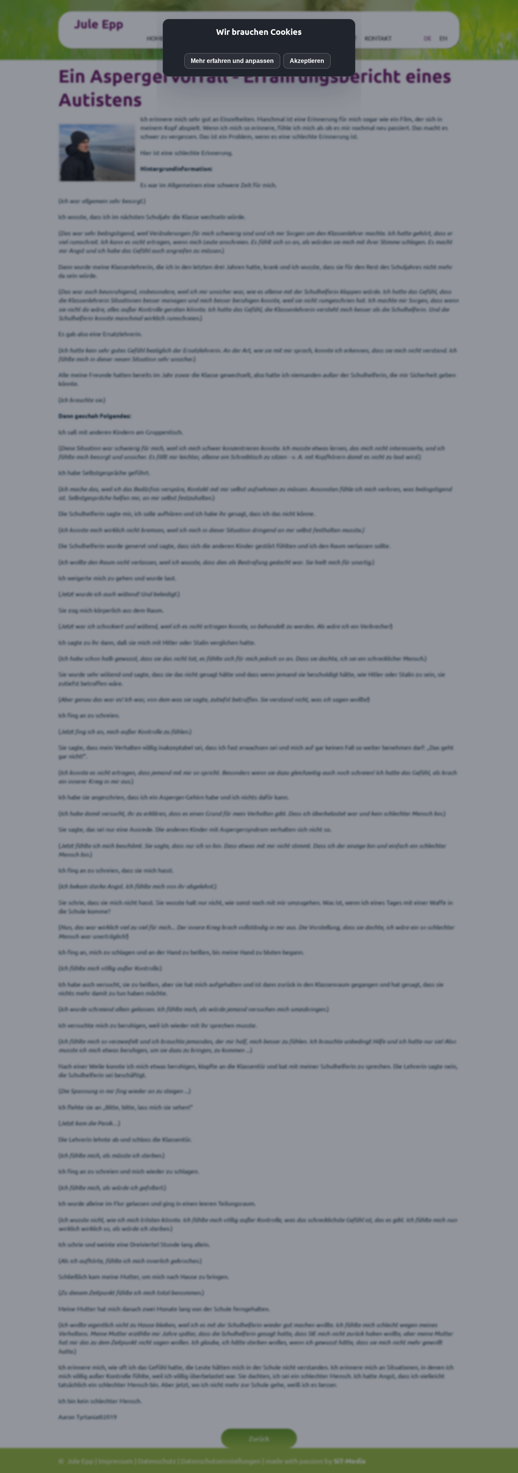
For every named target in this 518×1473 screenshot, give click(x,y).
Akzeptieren (307, 61)
